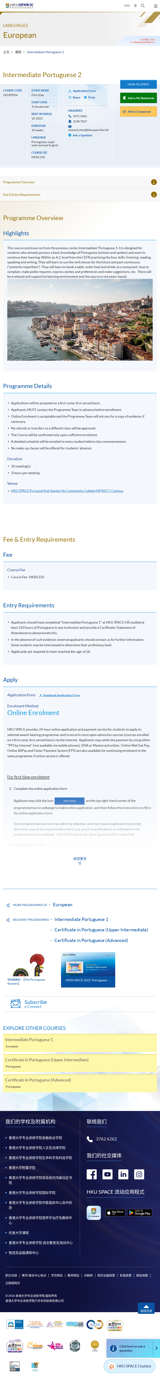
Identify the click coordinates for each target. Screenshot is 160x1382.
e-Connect (36, 1004)
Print (91, 97)
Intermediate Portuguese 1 (81, 919)
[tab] (80, 218)
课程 (18, 52)
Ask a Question (82, 135)
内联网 (88, 1275)
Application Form (84, 90)
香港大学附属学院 (22, 1168)
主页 (6, 52)
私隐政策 (125, 1275)
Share (76, 97)
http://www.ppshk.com (30, 876)
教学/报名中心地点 (34, 1275)
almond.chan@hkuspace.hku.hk (88, 130)
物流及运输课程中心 (24, 1253)
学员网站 (57, 1275)
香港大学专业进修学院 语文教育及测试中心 (41, 1243)
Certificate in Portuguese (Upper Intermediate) (101, 929)
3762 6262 (106, 1139)
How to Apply (138, 84)
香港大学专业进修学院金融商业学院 (35, 1138)
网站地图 (142, 1275)
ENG (127, 5)
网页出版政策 (106, 1275)
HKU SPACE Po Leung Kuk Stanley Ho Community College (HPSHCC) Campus (67, 491)
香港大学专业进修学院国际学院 (32, 1193)
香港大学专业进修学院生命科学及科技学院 (40, 1158)
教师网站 (73, 1275)
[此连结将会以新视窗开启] (115, 1212)
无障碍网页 (12, 1283)
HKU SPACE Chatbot (134, 1366)
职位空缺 (11, 1275)
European (19, 35)
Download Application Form (61, 695)
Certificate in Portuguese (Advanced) (91, 940)
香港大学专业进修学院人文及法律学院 (37, 1148)
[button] (143, 6)
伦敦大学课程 (19, 1233)
